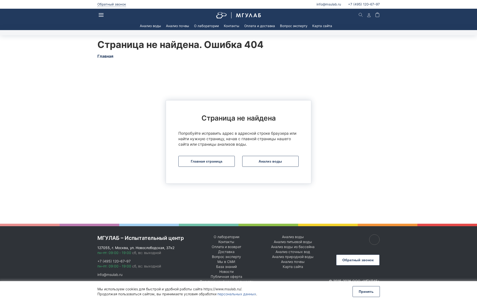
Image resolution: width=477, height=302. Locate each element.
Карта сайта (322, 26)
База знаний (226, 266)
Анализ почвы (177, 26)
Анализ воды (150, 26)
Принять (366, 292)
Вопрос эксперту (293, 26)
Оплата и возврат (226, 247)
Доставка (226, 252)
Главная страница (206, 161)
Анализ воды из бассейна (293, 247)
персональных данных (236, 294)
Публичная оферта (226, 276)
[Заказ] (377, 15)
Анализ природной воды (293, 257)
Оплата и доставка (259, 26)
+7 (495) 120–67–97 (114, 261)
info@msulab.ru (329, 4)
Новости (226, 271)
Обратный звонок (111, 4)
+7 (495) (364, 4)
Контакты (231, 26)
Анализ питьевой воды (293, 242)
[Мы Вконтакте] (374, 239)
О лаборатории (206, 26)
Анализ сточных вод (293, 252)
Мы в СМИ (226, 261)
